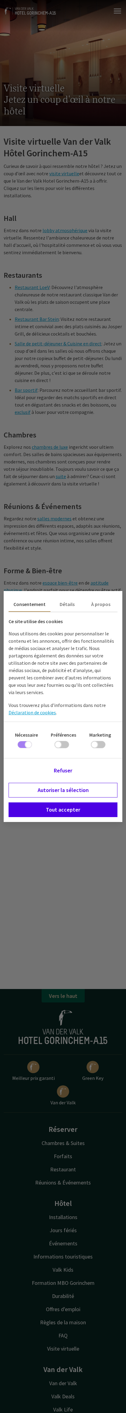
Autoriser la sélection (63, 790)
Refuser (63, 770)
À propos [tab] (100, 604)
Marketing (100, 735)
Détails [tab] (67, 604)
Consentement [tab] (29, 604)
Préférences (63, 735)
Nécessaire (26, 735)
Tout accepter (63, 809)
